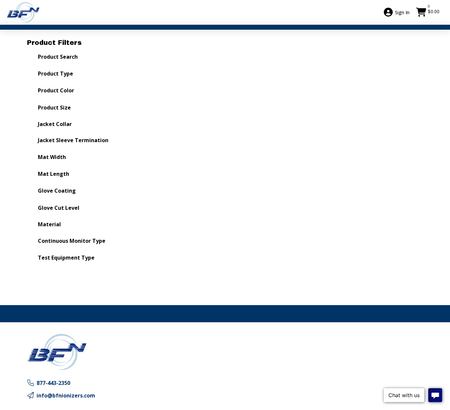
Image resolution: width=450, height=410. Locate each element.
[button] (428, 12)
